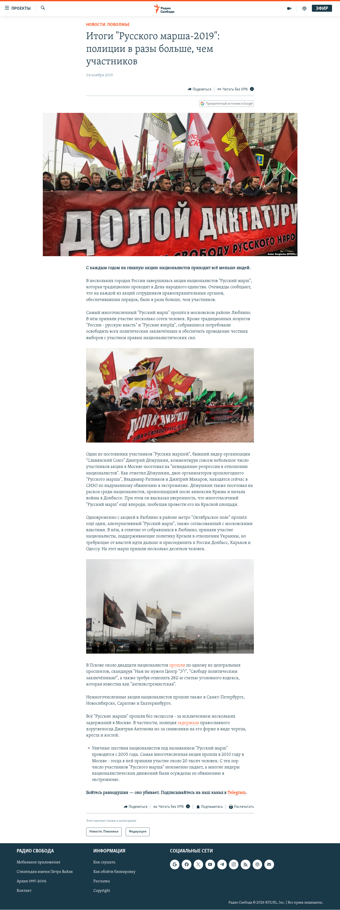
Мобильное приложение (38, 862)
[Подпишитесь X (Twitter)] (198, 864)
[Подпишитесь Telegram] (222, 864)
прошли (177, 665)
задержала (188, 723)
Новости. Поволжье (108, 25)
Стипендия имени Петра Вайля (45, 872)
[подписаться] (269, 864)
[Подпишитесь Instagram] (233, 864)
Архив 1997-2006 (31, 881)
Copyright (101, 891)
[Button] (200, 89)
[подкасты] (304, 8)
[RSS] (245, 864)
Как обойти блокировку (114, 872)
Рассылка (101, 881)
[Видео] (289, 8)
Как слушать (104, 862)
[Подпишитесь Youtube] (210, 864)
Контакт (24, 891)
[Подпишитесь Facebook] (186, 864)
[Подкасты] (257, 864)
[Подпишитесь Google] (174, 864)
